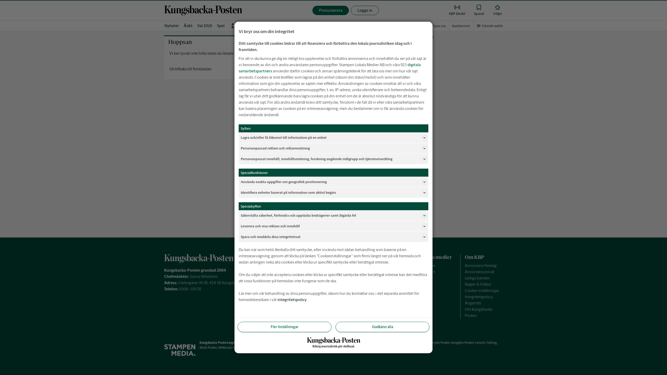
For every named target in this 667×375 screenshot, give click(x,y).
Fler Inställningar (284, 326)
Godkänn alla (382, 326)
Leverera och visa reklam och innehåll (270, 226)
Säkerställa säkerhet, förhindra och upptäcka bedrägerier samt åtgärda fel (298, 215)
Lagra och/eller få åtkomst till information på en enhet (283, 137)
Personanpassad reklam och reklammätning (275, 148)
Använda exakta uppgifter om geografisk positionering (284, 181)
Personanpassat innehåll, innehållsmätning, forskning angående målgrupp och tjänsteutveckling (316, 159)
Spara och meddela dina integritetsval (270, 236)
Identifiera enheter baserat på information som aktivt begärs (288, 192)
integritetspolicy (292, 299)
